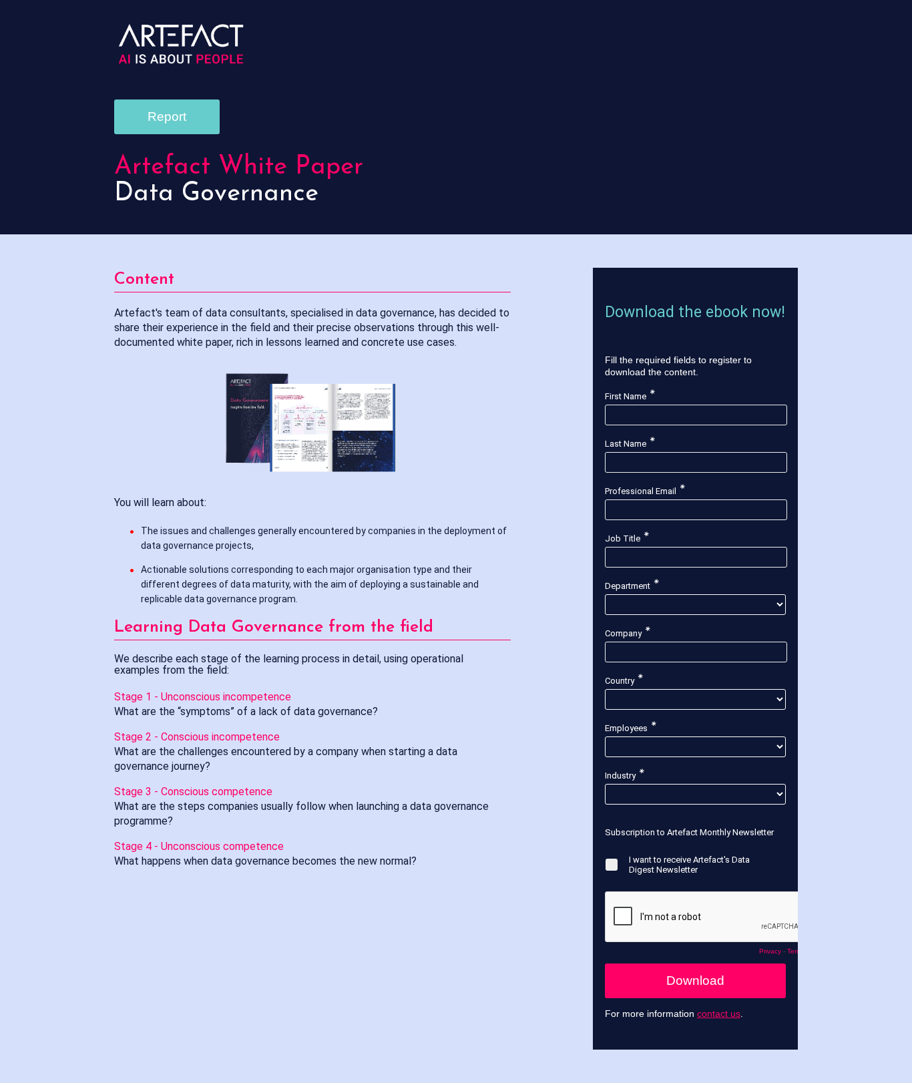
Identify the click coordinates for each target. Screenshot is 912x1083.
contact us (718, 1013)
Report (167, 117)
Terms (796, 951)
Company (623, 633)
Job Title (622, 538)
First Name (625, 396)
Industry (620, 776)
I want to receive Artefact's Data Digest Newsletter (689, 865)
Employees (626, 728)
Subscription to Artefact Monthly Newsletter (689, 832)
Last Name (625, 444)
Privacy (770, 951)
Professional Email (640, 491)
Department (627, 586)
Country (619, 681)
